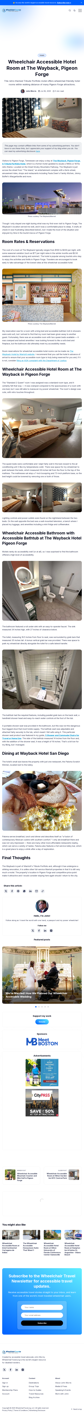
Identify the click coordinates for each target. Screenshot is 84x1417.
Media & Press (61, 1386)
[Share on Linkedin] (30, 891)
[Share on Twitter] (6, 891)
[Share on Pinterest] (18, 891)
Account (5, 1394)
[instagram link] (51, 930)
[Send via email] (36, 891)
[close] (81, 2)
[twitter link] (33, 930)
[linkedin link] (45, 930)
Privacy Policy (7, 1410)
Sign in (5, 1383)
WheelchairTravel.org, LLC (25, 1408)
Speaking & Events (63, 1390)
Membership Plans (10, 1390)
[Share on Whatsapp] (24, 891)
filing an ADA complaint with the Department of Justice (41, 360)
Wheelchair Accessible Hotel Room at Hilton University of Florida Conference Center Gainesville (52, 1249)
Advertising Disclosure (37, 1410)
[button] (36, 1006)
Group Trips (34, 1386)
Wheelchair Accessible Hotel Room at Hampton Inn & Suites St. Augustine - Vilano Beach (73, 1249)
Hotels (42, 55)
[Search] (70, 10)
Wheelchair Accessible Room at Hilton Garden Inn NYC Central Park (57, 1175)
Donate (42, 1022)
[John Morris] (22, 91)
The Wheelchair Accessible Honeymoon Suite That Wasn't (30, 1246)
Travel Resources (36, 1394)
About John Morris (63, 1383)
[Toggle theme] (75, 10)
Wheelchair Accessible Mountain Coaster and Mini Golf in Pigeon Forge (27, 1176)
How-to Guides (35, 1390)
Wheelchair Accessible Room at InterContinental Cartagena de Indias (10, 1247)
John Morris (31, 91)
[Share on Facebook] (12, 891)
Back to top (78, 1409)
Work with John (62, 1394)
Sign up (5, 1386)
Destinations (34, 1383)
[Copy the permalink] (42, 891)
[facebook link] (39, 930)
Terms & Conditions (21, 1410)
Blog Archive (34, 1397)
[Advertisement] (42, 29)
